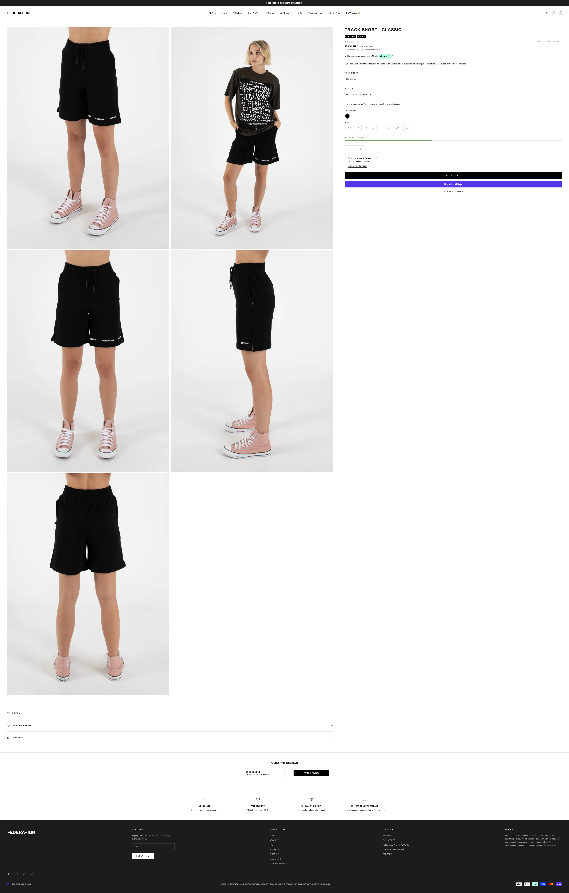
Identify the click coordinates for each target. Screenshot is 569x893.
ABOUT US (274, 840)
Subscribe (142, 856)
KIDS (300, 13)
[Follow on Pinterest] (24, 873)
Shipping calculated (364, 50)
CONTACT (274, 835)
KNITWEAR (253, 13)
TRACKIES (269, 13)
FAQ (271, 845)
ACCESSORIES (315, 13)
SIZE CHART (275, 859)
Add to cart (453, 175)
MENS (224, 13)
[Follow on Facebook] (8, 873)
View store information (357, 166)
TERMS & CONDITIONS (393, 849)
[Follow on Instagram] (16, 873)
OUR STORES (389, 840)
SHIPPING (274, 854)
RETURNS (274, 849)
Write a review (311, 772)
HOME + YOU (334, 13)
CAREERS (387, 854)
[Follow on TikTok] (31, 873)
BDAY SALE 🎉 (353, 13)
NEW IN (212, 13)
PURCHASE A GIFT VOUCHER (396, 845)
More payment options (453, 191)
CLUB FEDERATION (278, 863)
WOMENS (237, 13)
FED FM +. (387, 835)
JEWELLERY (286, 13)
